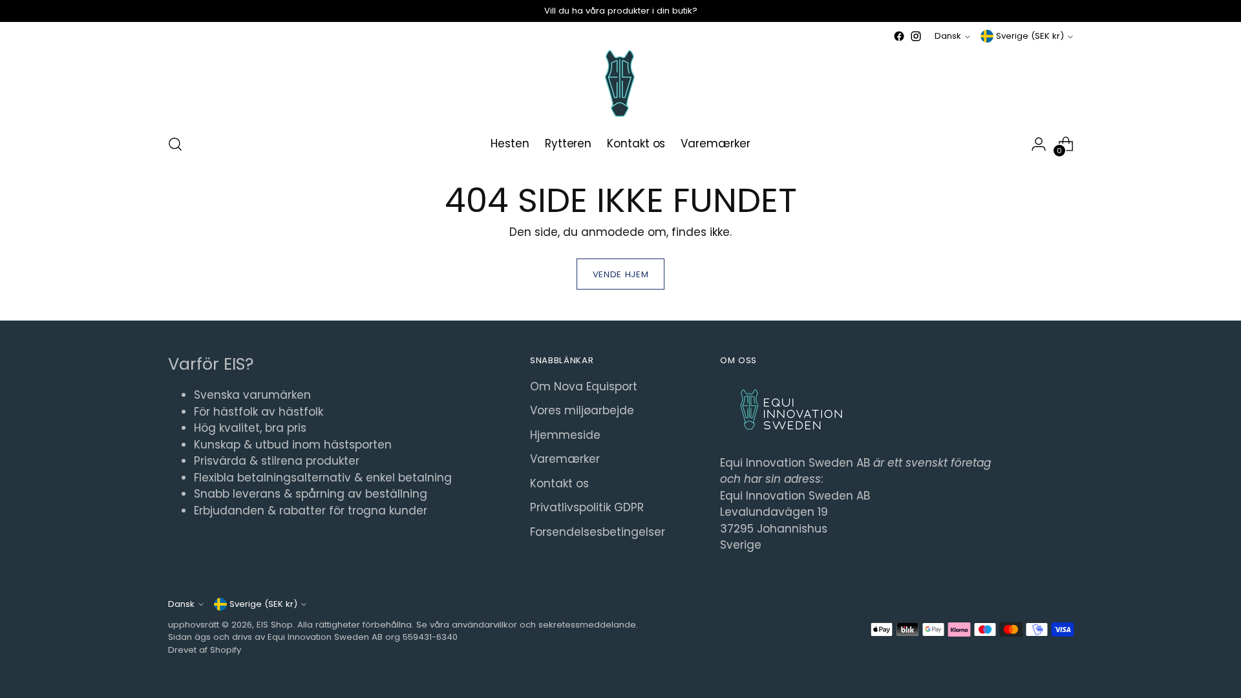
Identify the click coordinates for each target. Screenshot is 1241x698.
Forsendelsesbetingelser (597, 532)
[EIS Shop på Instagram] (916, 36)
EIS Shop (275, 625)
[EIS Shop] (620, 83)
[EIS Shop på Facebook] (899, 36)
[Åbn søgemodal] (175, 144)
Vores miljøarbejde (582, 410)
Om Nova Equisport (583, 386)
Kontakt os (559, 483)
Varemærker (565, 459)
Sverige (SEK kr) (1030, 36)
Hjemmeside (565, 435)
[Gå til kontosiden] (1039, 144)
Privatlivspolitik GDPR (587, 507)
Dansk (948, 36)
